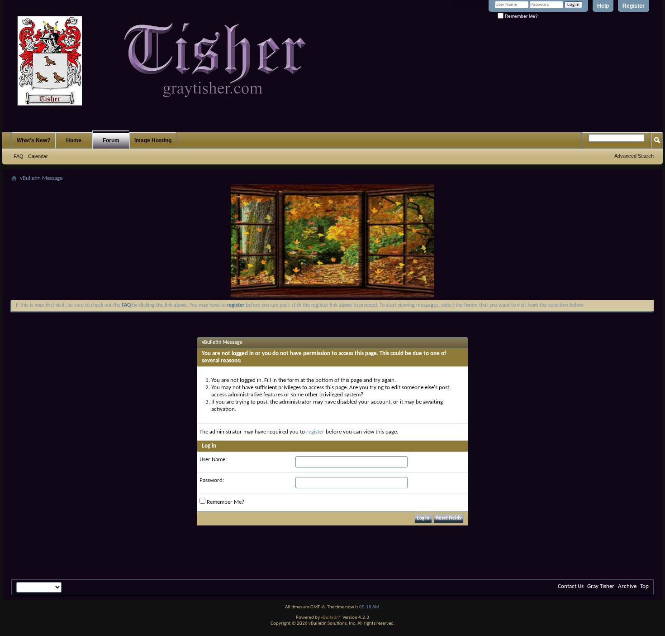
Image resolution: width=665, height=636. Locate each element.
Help (603, 6)
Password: (212, 480)
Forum (111, 140)
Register (633, 6)
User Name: (213, 460)
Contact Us (571, 586)
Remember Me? (521, 16)
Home (73, 140)
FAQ (19, 156)
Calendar (38, 156)
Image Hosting (152, 140)
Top (644, 586)
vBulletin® (331, 617)
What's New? (33, 140)
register (315, 432)
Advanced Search (634, 156)
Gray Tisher (600, 586)
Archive (627, 586)
